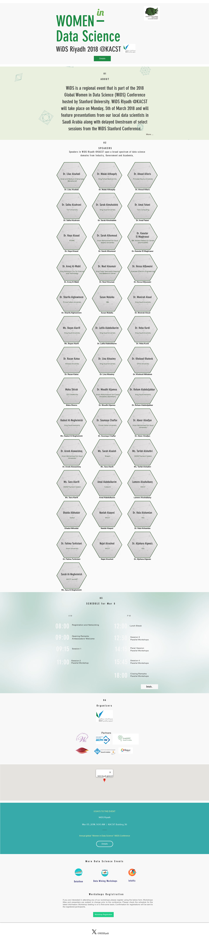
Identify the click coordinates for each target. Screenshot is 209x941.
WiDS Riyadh (104, 817)
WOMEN (75, 21)
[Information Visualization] (132, 872)
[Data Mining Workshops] (104, 873)
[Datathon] (78, 872)
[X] (94, 932)
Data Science (88, 36)
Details (102, 58)
